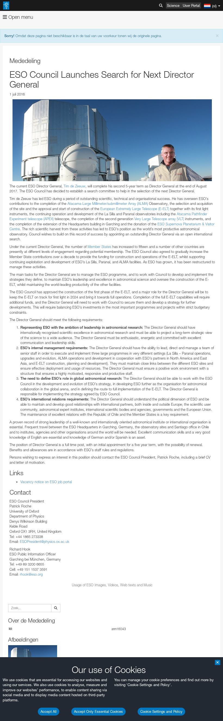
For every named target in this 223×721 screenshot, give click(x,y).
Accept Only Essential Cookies (98, 711)
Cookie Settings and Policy (161, 711)
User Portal (191, 5)
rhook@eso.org (31, 574)
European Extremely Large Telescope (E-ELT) (134, 209)
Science (173, 5)
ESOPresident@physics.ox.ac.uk (44, 541)
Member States (99, 246)
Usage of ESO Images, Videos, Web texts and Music (112, 585)
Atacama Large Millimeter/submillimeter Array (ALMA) (107, 203)
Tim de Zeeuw (74, 186)
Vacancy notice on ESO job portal (46, 482)
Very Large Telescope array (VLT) (159, 219)
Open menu (20, 17)
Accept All (49, 711)
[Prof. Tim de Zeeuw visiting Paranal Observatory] (112, 140)
